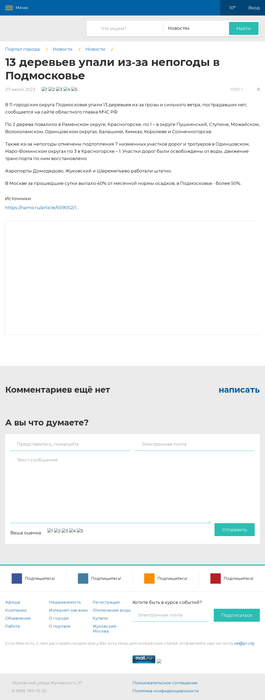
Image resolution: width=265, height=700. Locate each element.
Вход (254, 7)
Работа (12, 626)
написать (239, 390)
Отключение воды (112, 610)
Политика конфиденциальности (165, 690)
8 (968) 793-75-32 (29, 690)
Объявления (18, 618)
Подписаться (237, 615)
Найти (244, 28)
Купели (100, 618)
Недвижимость (65, 602)
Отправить (234, 529)
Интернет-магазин (68, 610)
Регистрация (106, 602)
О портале (59, 626)
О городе (59, 618)
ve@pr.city (244, 643)
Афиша (12, 602)
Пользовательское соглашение (165, 682)
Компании (15, 610)
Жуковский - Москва (106, 629)
